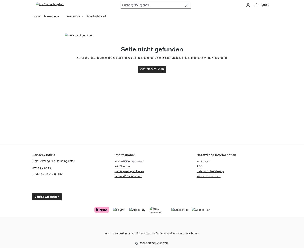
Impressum (203, 161)
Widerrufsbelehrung (209, 176)
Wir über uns (122, 166)
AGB (199, 166)
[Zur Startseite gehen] (50, 4)
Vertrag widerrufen (47, 196)
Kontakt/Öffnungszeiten (129, 161)
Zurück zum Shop (152, 68)
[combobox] (152, 5)
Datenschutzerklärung (210, 171)
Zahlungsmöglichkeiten (129, 171)
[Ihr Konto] (248, 4)
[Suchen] (187, 5)
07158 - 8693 (41, 168)
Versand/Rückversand (128, 176)
